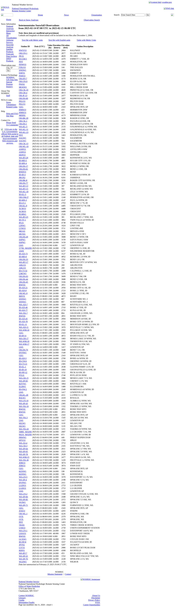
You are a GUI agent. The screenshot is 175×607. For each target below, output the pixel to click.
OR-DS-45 (23, 282)
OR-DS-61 (23, 169)
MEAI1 (22, 231)
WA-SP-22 (23, 556)
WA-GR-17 (23, 338)
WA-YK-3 (23, 418)
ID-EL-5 (22, 194)
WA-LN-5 (23, 477)
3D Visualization (11, 36)
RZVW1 (22, 384)
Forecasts (10, 54)
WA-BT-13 (23, 186)
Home (40, 15)
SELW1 (22, 423)
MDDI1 (22, 115)
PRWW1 (22, 437)
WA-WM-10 (24, 341)
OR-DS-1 (23, 124)
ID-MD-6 (23, 257)
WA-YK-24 (24, 429)
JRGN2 (22, 177)
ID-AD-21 (23, 288)
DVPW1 (22, 483)
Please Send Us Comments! (12, 123)
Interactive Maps (10, 32)
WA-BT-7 (23, 553)
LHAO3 (22, 533)
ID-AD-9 (23, 290)
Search (116, 15)
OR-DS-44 (23, 279)
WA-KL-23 (23, 132)
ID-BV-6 (22, 336)
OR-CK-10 (23, 90)
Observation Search (92, 20)
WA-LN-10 (23, 401)
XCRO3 (22, 209)
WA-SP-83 (23, 381)
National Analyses (10, 27)
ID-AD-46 (23, 307)
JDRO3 (22, 463)
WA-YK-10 (24, 406)
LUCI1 (22, 548)
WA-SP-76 (23, 559)
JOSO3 (22, 511)
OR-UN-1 (23, 53)
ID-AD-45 (23, 319)
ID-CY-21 (23, 364)
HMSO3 (22, 110)
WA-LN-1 (23, 531)
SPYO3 (22, 440)
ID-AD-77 (23, 310)
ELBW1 (22, 386)
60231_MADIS (25, 435)
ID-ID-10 (23, 370)
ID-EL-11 (23, 324)
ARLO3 (22, 265)
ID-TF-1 (22, 220)
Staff (8, 96)
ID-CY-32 (23, 271)
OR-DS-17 (23, 166)
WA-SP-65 (23, 451)
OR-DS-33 (23, 259)
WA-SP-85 (23, 499)
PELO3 (22, 101)
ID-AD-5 (23, 358)
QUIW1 (22, 502)
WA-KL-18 (23, 192)
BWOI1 (22, 285)
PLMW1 (22, 214)
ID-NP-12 (23, 372)
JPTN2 (22, 545)
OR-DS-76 (23, 350)
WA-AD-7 (23, 305)
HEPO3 (22, 155)
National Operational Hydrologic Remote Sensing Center (25, 9)
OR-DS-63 (23, 276)
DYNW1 (23, 353)
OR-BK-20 (23, 118)
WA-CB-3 (23, 446)
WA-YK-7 (23, 313)
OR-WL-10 (23, 146)
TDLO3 (22, 67)
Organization (96, 15)
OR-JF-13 (23, 96)
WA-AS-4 (23, 443)
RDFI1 (22, 550)
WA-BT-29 (23, 158)
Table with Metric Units (86, 40)
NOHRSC (10, 77)
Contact (68, 574)
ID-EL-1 (22, 367)
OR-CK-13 (23, 144)
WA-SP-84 (23, 497)
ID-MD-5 (23, 160)
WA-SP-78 (23, 454)
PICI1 (21, 56)
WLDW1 (23, 562)
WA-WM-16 (24, 330)
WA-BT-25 (23, 217)
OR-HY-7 (23, 79)
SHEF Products (9, 60)
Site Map (9, 116)
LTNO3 (22, 228)
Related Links (11, 107)
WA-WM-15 (24, 457)
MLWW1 (23, 87)
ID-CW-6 (23, 361)
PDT (21, 62)
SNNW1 (22, 299)
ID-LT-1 (22, 203)
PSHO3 (22, 76)
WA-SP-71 (23, 505)
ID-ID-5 (22, 175)
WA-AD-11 (23, 327)
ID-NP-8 (22, 542)
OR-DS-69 (23, 98)
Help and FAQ (12, 113)
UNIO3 (22, 528)
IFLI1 (21, 223)
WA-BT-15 (23, 189)
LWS (21, 245)
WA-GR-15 (23, 378)
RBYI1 (22, 296)
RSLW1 (22, 398)
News (66, 15)
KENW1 (22, 471)
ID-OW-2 (23, 389)
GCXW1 (22, 539)
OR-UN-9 (23, 81)
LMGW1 (23, 273)
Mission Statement (55, 574)
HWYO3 (23, 50)
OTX (21, 516)
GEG (21, 107)
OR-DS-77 (23, 183)
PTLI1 (21, 375)
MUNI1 (22, 234)
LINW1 (22, 225)
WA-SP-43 (23, 403)
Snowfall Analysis (9, 46)
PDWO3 (22, 64)
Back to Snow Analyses (28, 20)
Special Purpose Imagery (9, 84)
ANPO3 (22, 149)
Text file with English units (59, 40)
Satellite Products (9, 50)
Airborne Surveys (9, 41)
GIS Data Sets (12, 80)
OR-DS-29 (23, 237)
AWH (21, 251)
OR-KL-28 (23, 395)
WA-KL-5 (23, 127)
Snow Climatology (11, 103)
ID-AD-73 (23, 254)
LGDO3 (22, 485)
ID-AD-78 (23, 322)
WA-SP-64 (23, 449)
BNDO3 (22, 172)
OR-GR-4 (23, 93)
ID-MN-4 (23, 163)
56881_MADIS (25, 432)
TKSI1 (22, 525)
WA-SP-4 (23, 480)
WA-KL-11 (23, 129)
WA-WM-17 (24, 344)
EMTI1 (22, 73)
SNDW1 (22, 70)
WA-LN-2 (23, 494)
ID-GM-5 (23, 59)
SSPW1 (22, 240)
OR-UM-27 (24, 197)
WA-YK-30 (24, 460)
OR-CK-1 (23, 121)
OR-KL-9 (23, 206)
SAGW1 (22, 138)
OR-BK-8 (23, 180)
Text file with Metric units (32, 40)
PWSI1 (22, 84)
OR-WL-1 (23, 514)
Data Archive (11, 56)
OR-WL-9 (23, 293)
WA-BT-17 (23, 262)
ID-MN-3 (23, 200)
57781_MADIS (25, 248)
